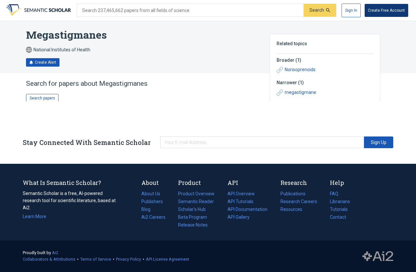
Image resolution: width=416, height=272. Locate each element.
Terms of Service (95, 259)
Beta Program (192, 217)
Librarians (340, 201)
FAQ (334, 193)
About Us (150, 193)
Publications (293, 194)
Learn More (34, 216)
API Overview (241, 193)
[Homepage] (38, 10)
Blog (148, 210)
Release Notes (193, 224)
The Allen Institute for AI (377, 256)
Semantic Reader (196, 201)
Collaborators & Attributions (49, 259)
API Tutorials (241, 201)
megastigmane (300, 92)
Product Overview (196, 193)
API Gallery (239, 217)
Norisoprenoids (300, 69)
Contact (338, 217)
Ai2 (55, 252)
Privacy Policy (128, 259)
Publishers (152, 201)
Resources (291, 210)
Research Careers (298, 202)
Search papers (42, 98)
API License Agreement (167, 259)
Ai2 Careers (153, 217)
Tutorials (339, 209)
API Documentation (247, 210)
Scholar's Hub (192, 209)
